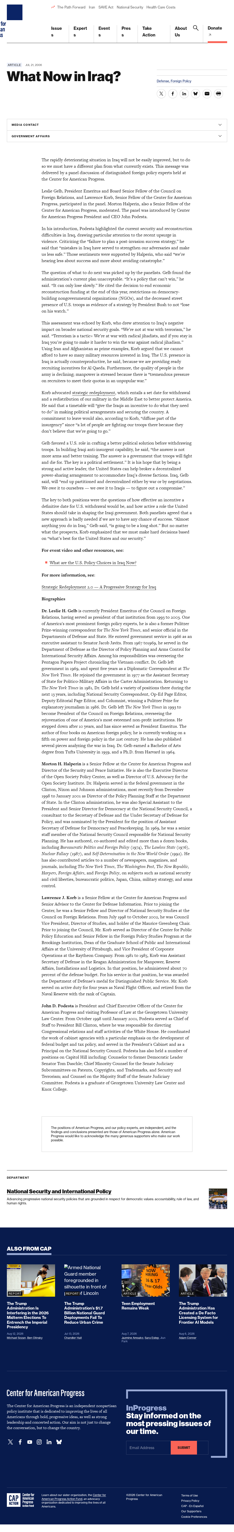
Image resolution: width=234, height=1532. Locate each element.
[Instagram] (39, 1442)
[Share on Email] (207, 93)
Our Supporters (191, 1511)
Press (126, 32)
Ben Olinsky (35, 1338)
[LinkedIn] (49, 1442)
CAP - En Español (192, 1506)
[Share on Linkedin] (184, 93)
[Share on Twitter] (161, 93)
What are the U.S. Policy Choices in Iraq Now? (93, 563)
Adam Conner (188, 1338)
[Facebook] (20, 1442)
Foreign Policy (181, 81)
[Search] (196, 34)
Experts (80, 32)
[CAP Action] (22, 1500)
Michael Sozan (16, 1338)
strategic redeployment (93, 393)
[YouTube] (29, 1442)
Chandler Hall (73, 1338)
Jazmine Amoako (132, 1338)
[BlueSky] (59, 1442)
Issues (56, 32)
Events (104, 32)
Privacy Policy (190, 1500)
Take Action (148, 32)
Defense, (164, 81)
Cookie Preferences (194, 1516)
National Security (130, 7)
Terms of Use (189, 1495)
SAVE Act (105, 7)
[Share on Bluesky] (195, 93)
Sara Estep (152, 1338)
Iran (92, 7)
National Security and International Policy (59, 1191)
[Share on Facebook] (172, 93)
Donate (215, 28)
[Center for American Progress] (15, 21)
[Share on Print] (218, 93)
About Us (181, 32)
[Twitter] (10, 1442)
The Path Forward (71, 7)
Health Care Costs (160, 7)
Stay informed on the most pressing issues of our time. (168, 1419)
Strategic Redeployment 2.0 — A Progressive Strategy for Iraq (99, 587)
